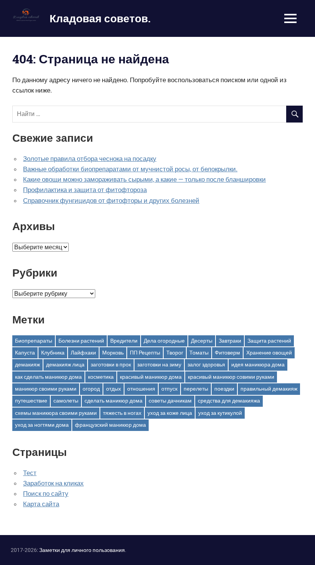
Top (296, 546)
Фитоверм (227, 353)
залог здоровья (206, 364)
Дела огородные (164, 341)
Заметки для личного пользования (82, 550)
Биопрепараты (33, 341)
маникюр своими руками (45, 389)
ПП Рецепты (145, 353)
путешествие (31, 401)
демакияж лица (65, 364)
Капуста (25, 353)
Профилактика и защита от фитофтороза (85, 190)
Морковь (113, 353)
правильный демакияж (268, 389)
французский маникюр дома (110, 425)
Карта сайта (41, 504)
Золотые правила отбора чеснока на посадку (89, 158)
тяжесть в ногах (122, 413)
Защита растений (269, 341)
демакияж (27, 364)
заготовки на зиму (159, 364)
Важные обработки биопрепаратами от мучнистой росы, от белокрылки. (130, 169)
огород (91, 389)
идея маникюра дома (258, 364)
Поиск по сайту (45, 493)
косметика (101, 377)
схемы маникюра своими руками (56, 413)
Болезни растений (81, 341)
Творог (174, 353)
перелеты (196, 389)
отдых (113, 389)
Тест (29, 473)
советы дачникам (170, 401)
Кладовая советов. (100, 18)
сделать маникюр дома (114, 401)
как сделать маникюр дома (48, 377)
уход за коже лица (170, 413)
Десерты (201, 341)
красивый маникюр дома (151, 377)
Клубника (53, 353)
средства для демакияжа (229, 401)
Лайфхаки (83, 353)
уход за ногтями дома (42, 425)
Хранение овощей (269, 353)
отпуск (169, 389)
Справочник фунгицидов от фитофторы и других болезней (111, 200)
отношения (141, 389)
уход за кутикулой (220, 413)
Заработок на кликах (53, 483)
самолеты (65, 401)
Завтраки (230, 341)
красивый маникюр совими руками (231, 377)
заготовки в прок (111, 364)
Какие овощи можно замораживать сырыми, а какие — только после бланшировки (144, 179)
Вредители (124, 341)
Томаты (199, 353)
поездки (224, 389)
